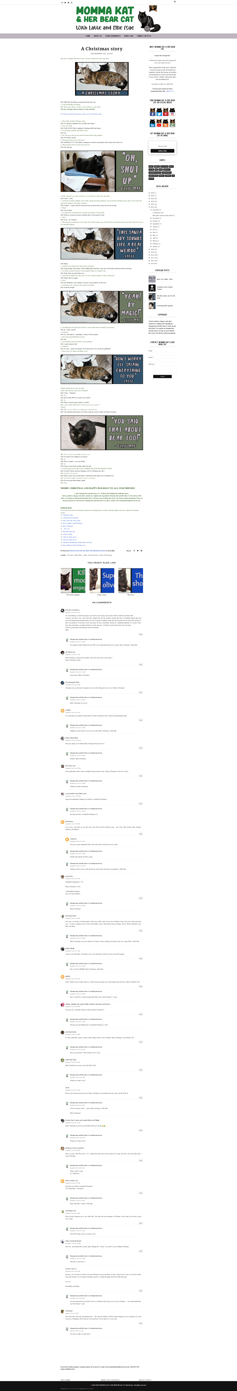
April (154, 238)
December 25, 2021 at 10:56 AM (73, 740)
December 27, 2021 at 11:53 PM (77, 1258)
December (156, 210)
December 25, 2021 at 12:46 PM (73, 796)
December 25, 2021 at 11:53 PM (77, 1021)
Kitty (173, 175)
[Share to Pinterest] (141, 550)
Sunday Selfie (167, 169)
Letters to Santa (67, 534)
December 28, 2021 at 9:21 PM (72, 1271)
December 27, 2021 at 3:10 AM (77, 1200)
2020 (152, 249)
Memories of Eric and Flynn (74, 1148)
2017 (152, 258)
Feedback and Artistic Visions (165, 288)
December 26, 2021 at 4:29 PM (72, 1213)
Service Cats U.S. (71, 1269)
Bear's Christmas (68, 526)
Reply (140, 634)
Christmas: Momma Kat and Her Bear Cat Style (77, 542)
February (155, 244)
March (155, 241)
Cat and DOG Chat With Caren (75, 793)
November (156, 218)
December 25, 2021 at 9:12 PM (72, 1034)
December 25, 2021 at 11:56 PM (77, 938)
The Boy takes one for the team (166, 297)
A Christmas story (158, 213)
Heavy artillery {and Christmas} (72, 523)
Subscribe (162, 151)
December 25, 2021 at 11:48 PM (77, 755)
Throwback (168, 175)
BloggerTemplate (90, 1388)
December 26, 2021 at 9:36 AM (72, 1122)
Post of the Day (105, 555)
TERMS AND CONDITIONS (110, 1380)
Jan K (67, 1087)
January (155, 246)
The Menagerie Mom (72, 682)
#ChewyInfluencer (166, 172)
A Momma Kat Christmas (70, 518)
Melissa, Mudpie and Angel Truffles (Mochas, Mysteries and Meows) (87, 1004)
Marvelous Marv (70, 916)
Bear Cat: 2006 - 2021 (165, 279)
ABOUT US (170, 91)
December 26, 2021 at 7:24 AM (72, 1090)
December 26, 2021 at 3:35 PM (72, 1183)
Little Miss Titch (70, 1060)
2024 (152, 198)
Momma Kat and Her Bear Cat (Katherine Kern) (86, 639)
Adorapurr (69, 1311)
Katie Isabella (69, 948)
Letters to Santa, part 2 (70, 537)
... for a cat (66, 529)
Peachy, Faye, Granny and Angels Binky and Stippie (82, 1120)
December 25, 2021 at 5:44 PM (72, 918)
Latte (85, 555)
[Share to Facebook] (134, 550)
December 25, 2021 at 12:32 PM (73, 768)
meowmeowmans (70, 1032)
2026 (152, 193)
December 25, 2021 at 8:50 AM (72, 684)
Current (70, 555)
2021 (152, 207)
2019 (152, 252)
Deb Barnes (69, 821)
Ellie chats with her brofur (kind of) (163, 215)
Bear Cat (171, 166)
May (154, 235)
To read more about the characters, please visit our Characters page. (81, 114)
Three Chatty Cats (71, 1180)
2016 (152, 261)
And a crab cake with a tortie (71, 520)
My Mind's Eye (70, 652)
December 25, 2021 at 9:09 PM (72, 1006)
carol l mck (69, 876)
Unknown (73, 839)
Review (160, 169)
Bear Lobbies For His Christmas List (74, 545)
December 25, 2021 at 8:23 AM (72, 654)
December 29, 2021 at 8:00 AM (77, 1298)
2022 (152, 204)
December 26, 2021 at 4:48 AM (72, 1062)
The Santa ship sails (69, 531)
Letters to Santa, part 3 (70, 540)
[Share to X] (137, 550)
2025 (152, 196)
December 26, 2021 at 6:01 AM (77, 1077)
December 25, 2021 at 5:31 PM (77, 841)
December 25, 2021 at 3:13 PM (72, 878)
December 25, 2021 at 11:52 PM (77, 699)
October (155, 221)
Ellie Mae (77, 555)
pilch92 (67, 976)
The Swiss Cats (70, 766)
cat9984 (67, 710)
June (154, 232)
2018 (152, 255)
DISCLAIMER (65, 1380)
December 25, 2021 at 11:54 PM (77, 966)
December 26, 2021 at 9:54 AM (77, 1168)
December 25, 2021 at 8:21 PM (72, 978)
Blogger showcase (153, 175)
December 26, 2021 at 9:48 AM (72, 1150)
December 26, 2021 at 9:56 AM (77, 1105)
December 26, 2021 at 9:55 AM (77, 1137)
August (155, 227)
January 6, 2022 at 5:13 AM (76, 1330)
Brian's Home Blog (71, 738)
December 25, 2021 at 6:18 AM (72, 612)
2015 (152, 263)
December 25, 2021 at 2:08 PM (72, 824)
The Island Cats (70, 1211)
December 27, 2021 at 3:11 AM (77, 1230)
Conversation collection (155, 172)
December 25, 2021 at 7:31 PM (72, 951)
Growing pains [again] (165, 305)
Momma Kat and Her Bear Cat (72, 1388)
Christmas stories (68, 515)
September (156, 224)
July (154, 229)
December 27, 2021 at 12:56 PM (73, 1243)
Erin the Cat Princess (72, 610)
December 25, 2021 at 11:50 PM (77, 866)
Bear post (151, 178)
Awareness (161, 175)
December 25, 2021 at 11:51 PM (77, 641)
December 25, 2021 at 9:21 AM (72, 712)
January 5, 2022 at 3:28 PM (71, 1313)
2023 (152, 201)
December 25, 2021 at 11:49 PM (77, 853)
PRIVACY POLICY (145, 1380)
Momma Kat (93, 555)
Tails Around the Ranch (73, 1241)
